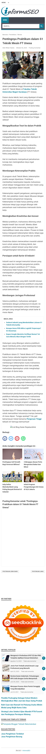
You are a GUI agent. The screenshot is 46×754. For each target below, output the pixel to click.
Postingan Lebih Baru (10, 571)
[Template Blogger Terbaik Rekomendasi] (18, 724)
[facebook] (4, 438)
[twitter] (11, 438)
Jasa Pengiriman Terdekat (12, 734)
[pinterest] (17, 438)
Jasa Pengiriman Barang (11, 737)
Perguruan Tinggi (34, 419)
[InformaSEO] (20, 11)
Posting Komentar (34, 48)
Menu (5, 20)
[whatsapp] (23, 438)
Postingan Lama (37, 571)
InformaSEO (26, 750)
